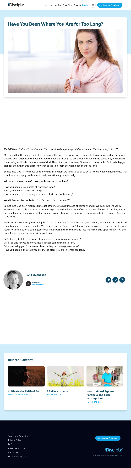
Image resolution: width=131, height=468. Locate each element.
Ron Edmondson (38, 285)
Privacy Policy (14, 440)
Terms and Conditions (18, 436)
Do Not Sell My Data (18, 456)
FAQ (10, 444)
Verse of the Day (53, 5)
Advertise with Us (16, 448)
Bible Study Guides (72, 5)
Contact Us (13, 452)
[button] (93, 5)
